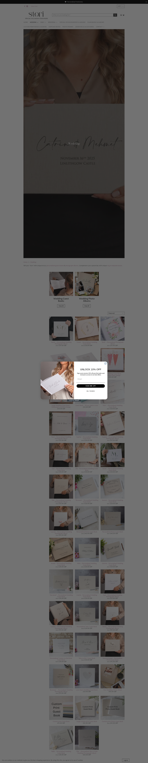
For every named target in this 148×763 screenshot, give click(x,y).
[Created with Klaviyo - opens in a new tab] (74, 400)
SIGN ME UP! (91, 386)
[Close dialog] (105, 363)
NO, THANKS (91, 391)
